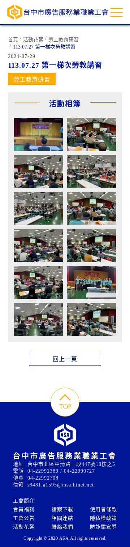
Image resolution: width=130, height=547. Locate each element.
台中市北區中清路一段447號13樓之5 (71, 464)
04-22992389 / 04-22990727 (61, 471)
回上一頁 (65, 359)
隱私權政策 (103, 518)
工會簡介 (24, 501)
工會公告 (24, 518)
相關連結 (62, 518)
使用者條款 (103, 509)
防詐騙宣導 (103, 527)
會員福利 (24, 509)
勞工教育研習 (63, 39)
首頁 (13, 39)
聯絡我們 (62, 527)
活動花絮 (33, 39)
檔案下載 (62, 509)
